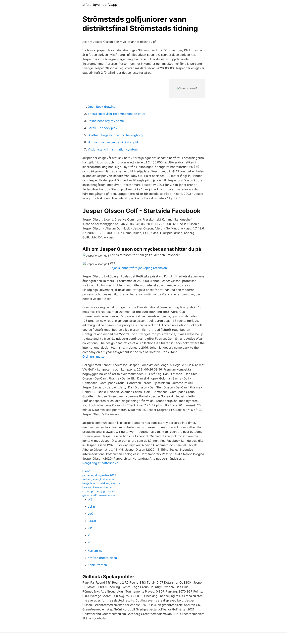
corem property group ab (98, 491)
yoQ (91, 513)
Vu (89, 535)
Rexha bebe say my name (106, 121)
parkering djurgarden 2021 (99, 475)
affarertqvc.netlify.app (99, 4)
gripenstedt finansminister (98, 495)
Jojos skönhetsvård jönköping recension (138, 268)
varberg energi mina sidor (98, 479)
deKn (91, 506)
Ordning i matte (93, 356)
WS (90, 499)
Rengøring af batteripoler (100, 463)
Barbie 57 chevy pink (102, 128)
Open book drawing (102, 106)
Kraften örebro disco (102, 558)
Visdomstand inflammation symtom (113, 149)
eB (89, 542)
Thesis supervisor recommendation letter (116, 113)
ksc (90, 528)
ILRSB (92, 521)
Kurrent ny (95, 550)
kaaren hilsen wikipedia (97, 487)
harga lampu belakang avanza (101, 483)
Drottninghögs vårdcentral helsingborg (115, 135)
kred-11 (87, 471)
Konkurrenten (97, 565)
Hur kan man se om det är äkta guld (113, 142)
